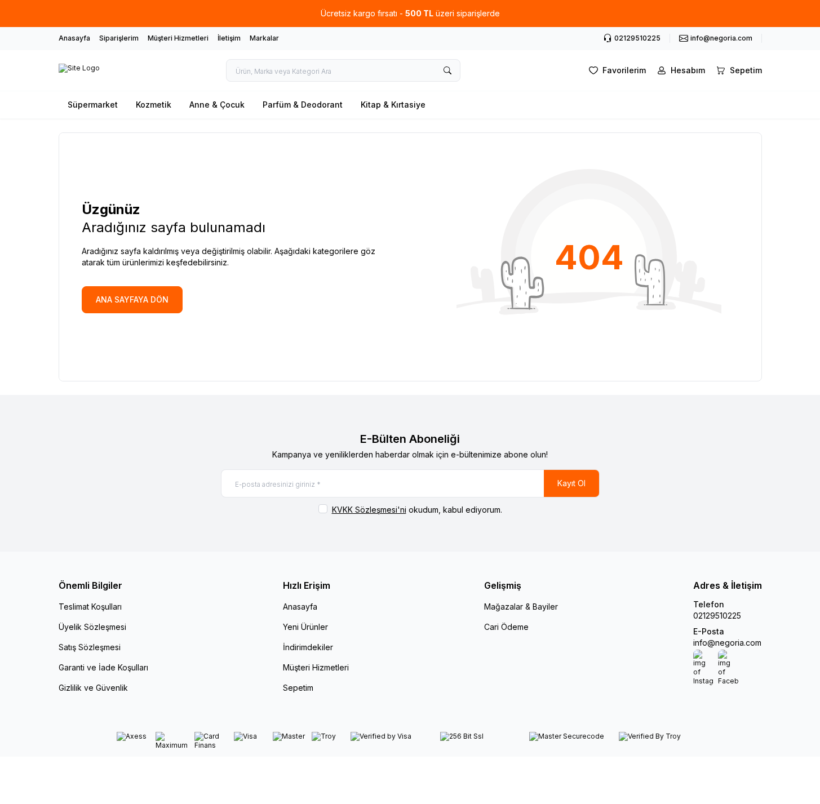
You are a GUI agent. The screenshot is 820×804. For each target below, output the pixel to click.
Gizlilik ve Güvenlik (93, 687)
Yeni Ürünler (305, 627)
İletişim (229, 38)
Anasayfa (74, 38)
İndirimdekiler (308, 647)
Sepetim (298, 687)
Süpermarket (93, 104)
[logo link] (79, 70)
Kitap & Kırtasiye (393, 104)
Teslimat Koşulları (90, 606)
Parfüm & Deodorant (303, 104)
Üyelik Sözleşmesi (92, 627)
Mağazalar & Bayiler (521, 606)
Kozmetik (153, 104)
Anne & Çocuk (217, 104)
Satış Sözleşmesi (90, 647)
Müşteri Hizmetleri (178, 38)
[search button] (447, 70)
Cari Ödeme (506, 627)
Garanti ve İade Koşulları (103, 667)
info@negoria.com (727, 642)
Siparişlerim (119, 38)
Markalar (264, 38)
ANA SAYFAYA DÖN (132, 299)
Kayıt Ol (571, 483)
